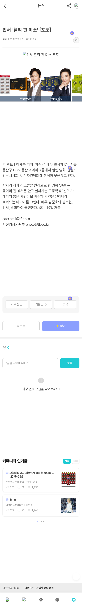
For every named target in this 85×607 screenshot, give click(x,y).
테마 (75, 461)
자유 (67, 461)
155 (12, 487)
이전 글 (18, 304)
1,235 (35, 487)
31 (23, 487)
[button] (37, 521)
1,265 (35, 510)
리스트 (21, 326)
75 (23, 510)
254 (12, 510)
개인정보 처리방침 (12, 587)
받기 (63, 326)
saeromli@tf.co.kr (16, 219)
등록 (69, 363)
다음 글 (39, 304)
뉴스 (41, 6)
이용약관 (29, 587)
